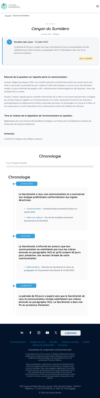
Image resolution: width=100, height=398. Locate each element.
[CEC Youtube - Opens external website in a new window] (47, 333)
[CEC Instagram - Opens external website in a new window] (39, 333)
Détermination (33, 267)
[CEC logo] (11, 7)
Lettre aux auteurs (34, 217)
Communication (33, 208)
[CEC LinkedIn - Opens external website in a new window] (22, 333)
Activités (86, 342)
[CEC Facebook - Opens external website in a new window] (30, 333)
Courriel (72, 388)
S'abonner (70, 333)
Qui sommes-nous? (18, 342)
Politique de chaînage (70, 342)
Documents (63, 345)
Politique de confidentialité (43, 345)
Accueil (8, 15)
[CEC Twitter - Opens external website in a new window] (55, 333)
